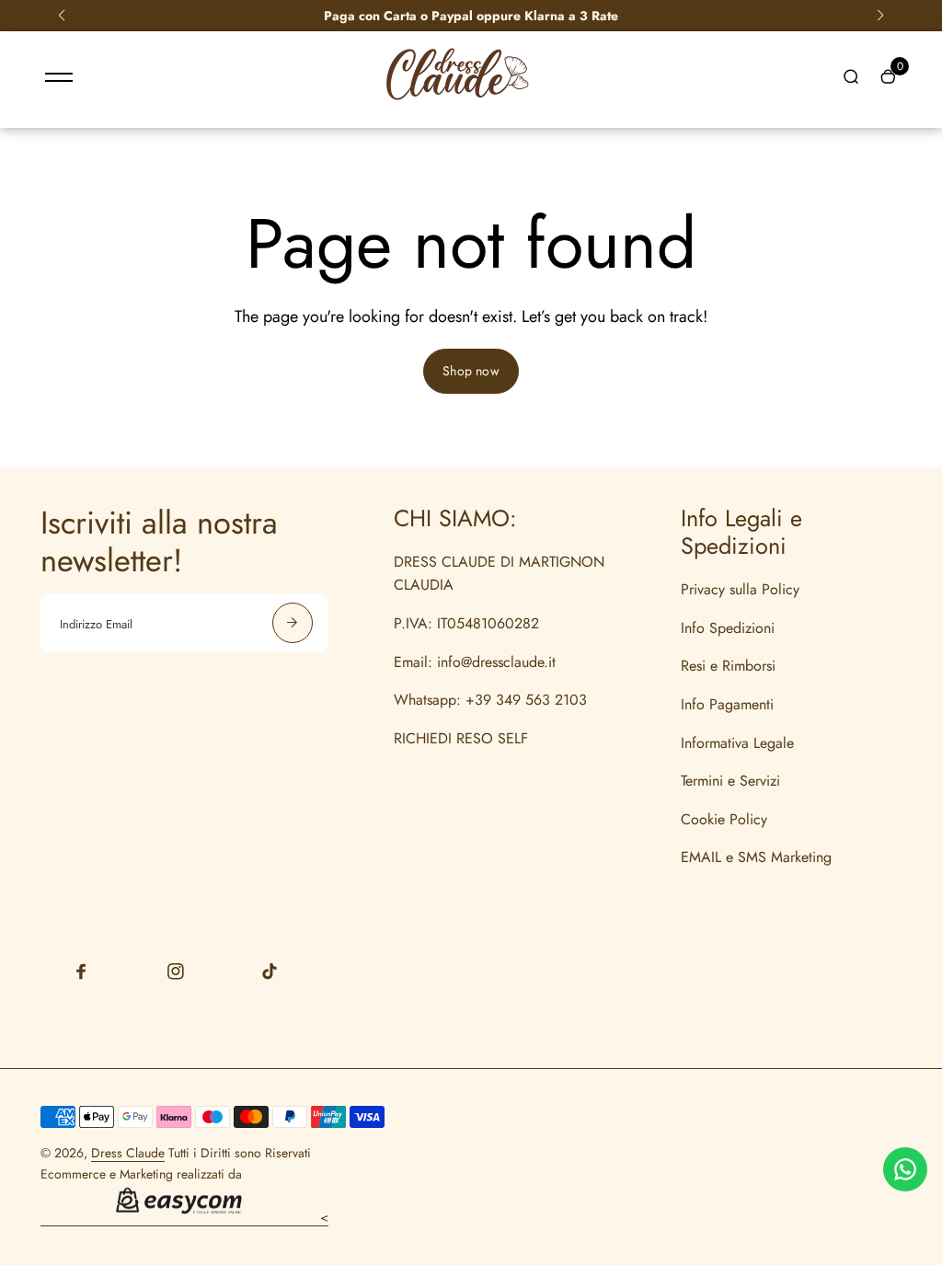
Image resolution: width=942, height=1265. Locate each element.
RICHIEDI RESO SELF (461, 738)
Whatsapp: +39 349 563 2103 (490, 699)
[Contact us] (905, 1169)
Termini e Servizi (730, 780)
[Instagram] (175, 971)
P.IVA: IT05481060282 (466, 623)
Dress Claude (128, 1153)
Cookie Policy (724, 819)
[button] (62, 16)
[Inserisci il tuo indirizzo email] (292, 623)
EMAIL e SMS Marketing (756, 857)
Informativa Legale (737, 742)
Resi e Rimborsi (728, 665)
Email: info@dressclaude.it (475, 662)
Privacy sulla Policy (740, 589)
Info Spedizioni (728, 627)
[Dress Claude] (457, 105)
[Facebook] (81, 971)
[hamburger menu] (58, 77)
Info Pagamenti (727, 704)
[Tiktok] (269, 971)
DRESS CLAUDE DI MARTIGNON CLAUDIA (499, 573)
